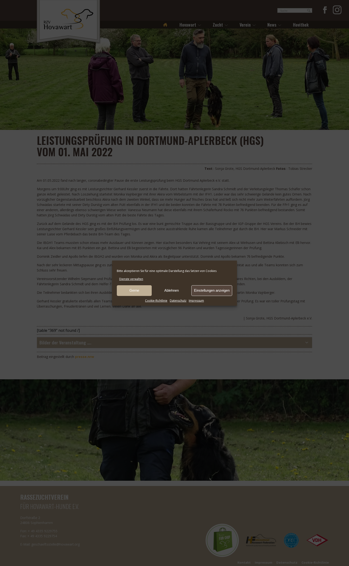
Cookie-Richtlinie (156, 301)
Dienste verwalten (131, 279)
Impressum (196, 301)
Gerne (134, 290)
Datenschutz (178, 301)
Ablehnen (171, 290)
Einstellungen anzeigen (212, 290)
